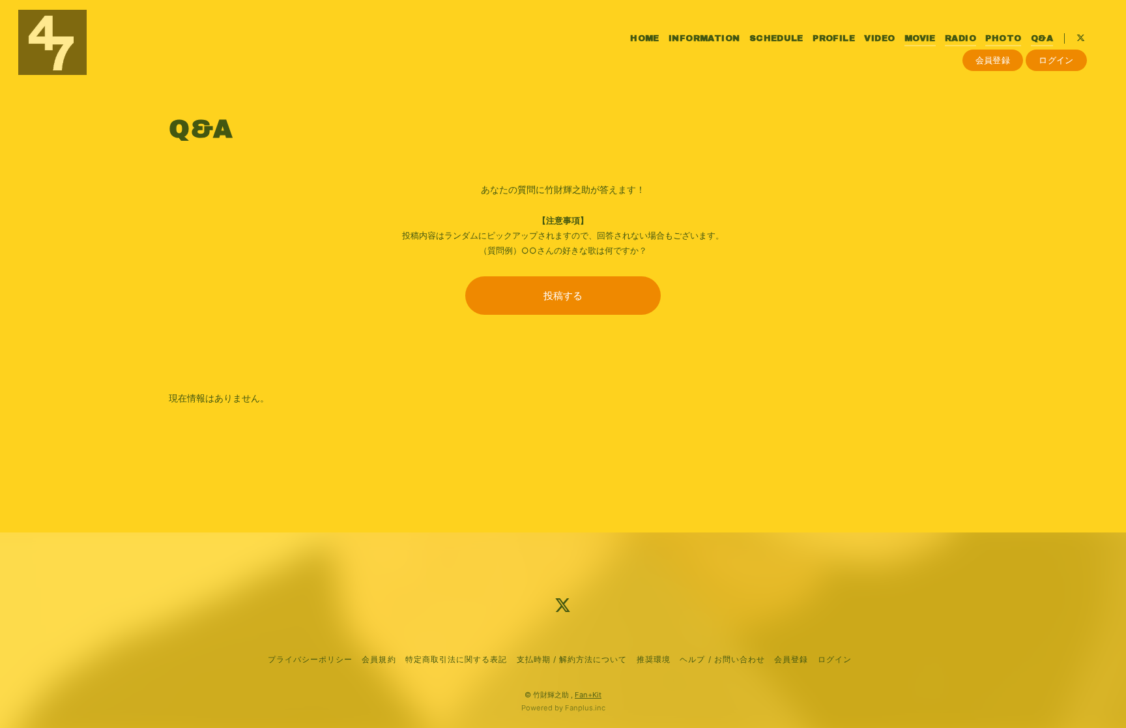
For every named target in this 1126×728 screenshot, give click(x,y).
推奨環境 (654, 659)
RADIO (960, 38)
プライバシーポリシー (310, 659)
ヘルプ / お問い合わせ (722, 659)
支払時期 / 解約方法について (572, 659)
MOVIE (920, 38)
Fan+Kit (588, 694)
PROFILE (834, 38)
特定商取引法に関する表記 (456, 659)
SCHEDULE (776, 38)
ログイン (1056, 60)
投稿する (563, 295)
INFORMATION (704, 38)
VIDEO (879, 38)
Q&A (1042, 38)
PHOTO (1003, 38)
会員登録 (993, 60)
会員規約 (379, 659)
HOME (644, 38)
